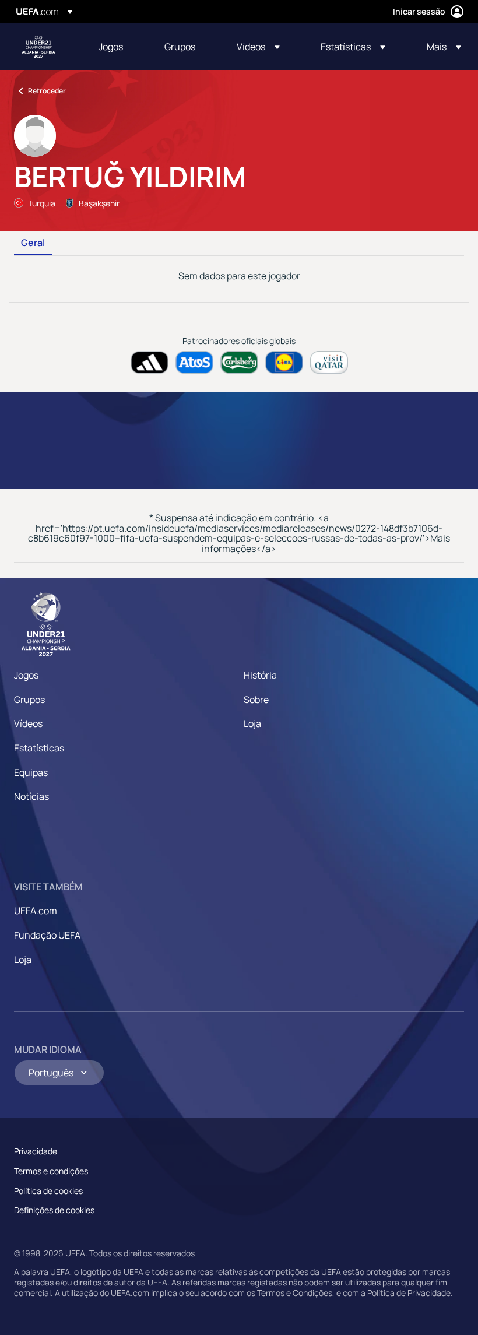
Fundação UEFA (47, 935)
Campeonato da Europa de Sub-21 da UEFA (38, 47)
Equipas (31, 772)
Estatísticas (39, 748)
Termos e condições (51, 1170)
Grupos (29, 699)
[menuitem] (117, 47)
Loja (252, 723)
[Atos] (194, 362)
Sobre (256, 699)
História (260, 675)
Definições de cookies (54, 1209)
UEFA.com (35, 910)
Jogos (26, 675)
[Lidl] (284, 362)
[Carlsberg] (239, 362)
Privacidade (35, 1151)
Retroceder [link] (47, 91)
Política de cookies (48, 1190)
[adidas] (149, 362)
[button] (258, 47)
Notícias (31, 796)
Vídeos (28, 723)
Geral (33, 243)
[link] (111, 47)
